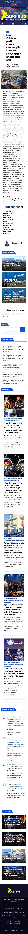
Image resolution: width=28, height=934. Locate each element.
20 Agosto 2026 (9, 555)
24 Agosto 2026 (9, 435)
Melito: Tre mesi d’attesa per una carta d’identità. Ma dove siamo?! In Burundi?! (15, 766)
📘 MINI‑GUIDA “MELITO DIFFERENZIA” (14, 930)
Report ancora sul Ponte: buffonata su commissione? (12, 265)
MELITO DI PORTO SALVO (9, 600)
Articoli (23, 905)
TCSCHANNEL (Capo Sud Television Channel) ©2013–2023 (14, 916)
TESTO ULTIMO (12, 927)
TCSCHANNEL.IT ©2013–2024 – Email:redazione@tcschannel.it (14, 922)
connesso (11, 314)
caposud (15, 64)
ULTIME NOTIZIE (16, 420)
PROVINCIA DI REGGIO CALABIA (16, 418)
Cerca (4, 324)
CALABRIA (6, 261)
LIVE (21, 908)
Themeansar (14, 901)
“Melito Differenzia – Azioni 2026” (14, 905)
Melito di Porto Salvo (14, 662)
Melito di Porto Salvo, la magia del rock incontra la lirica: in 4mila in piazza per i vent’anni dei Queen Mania (13, 382)
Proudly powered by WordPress (10, 899)
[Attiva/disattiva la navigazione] (13, 24)
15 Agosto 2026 (9, 617)
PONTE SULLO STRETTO (17, 261)
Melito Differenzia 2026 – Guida (11, 912)
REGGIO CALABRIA (16, 294)
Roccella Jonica (7, 420)
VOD (18, 927)
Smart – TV (21, 912)
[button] (23, 23)
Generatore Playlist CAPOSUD (12, 908)
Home (4, 905)
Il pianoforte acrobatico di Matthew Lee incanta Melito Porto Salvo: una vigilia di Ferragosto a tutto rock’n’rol (13, 374)
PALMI (11, 538)
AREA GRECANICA (7, 598)
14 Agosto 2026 (9, 681)
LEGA (10, 261)
